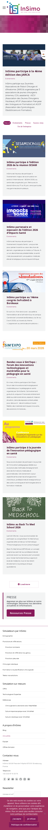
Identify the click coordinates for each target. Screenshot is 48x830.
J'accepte (17, 818)
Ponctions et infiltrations (12, 641)
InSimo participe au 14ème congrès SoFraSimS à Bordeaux (22, 300)
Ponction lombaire (12, 647)
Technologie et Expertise (12, 694)
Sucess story (38, 123)
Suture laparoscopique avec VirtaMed (19, 711)
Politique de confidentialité (24, 824)
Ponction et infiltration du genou (18, 653)
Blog (4, 730)
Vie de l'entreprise (24, 127)
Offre (5, 689)
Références (7, 700)
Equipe (5, 741)
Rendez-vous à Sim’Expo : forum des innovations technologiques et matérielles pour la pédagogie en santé (22, 367)
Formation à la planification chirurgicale (18, 670)
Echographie (8, 636)
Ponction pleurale (12, 658)
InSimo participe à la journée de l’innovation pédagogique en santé (24, 450)
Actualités (6, 736)
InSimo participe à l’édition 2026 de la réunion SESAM (23, 163)
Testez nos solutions (10, 675)
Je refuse (31, 818)
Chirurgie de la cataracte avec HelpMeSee (21, 706)
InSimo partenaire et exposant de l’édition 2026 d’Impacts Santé (22, 230)
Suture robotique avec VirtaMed (17, 717)
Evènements (10, 79)
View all (7, 123)
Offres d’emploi (8, 747)
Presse (28, 123)
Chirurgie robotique (10, 664)
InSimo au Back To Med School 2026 (21, 526)
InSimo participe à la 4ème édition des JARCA (23, 72)
